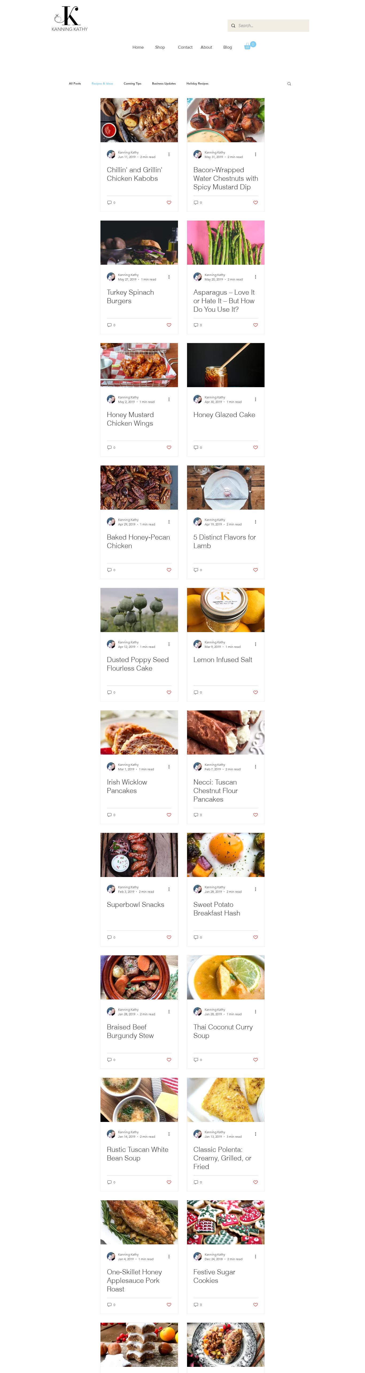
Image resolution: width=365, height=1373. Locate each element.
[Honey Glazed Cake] (226, 365)
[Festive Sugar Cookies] (226, 1222)
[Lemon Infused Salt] (226, 610)
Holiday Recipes (197, 83)
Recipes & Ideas (102, 83)
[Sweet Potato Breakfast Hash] (226, 855)
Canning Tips (132, 83)
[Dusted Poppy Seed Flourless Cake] (139, 610)
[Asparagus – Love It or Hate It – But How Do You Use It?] (226, 243)
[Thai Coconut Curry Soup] (226, 977)
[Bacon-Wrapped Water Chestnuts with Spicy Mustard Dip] (226, 120)
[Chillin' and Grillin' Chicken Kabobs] (139, 120)
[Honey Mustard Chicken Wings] (139, 365)
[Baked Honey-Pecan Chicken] (139, 488)
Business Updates (164, 83)
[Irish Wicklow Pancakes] (139, 732)
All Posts (75, 83)
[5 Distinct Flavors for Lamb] (226, 488)
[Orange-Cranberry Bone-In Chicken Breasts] (226, 1345)
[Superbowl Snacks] (139, 855)
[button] (250, 45)
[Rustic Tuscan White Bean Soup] (139, 1100)
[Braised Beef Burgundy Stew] (139, 977)
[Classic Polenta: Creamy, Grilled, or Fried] (226, 1100)
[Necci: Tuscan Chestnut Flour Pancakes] (226, 732)
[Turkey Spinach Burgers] (139, 243)
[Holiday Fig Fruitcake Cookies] (139, 1345)
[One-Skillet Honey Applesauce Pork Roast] (139, 1222)
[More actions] (171, 154)
